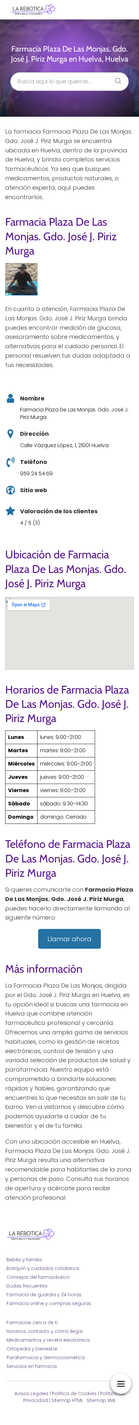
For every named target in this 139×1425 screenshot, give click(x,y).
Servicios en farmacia (31, 1366)
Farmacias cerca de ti (32, 1322)
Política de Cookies (74, 1393)
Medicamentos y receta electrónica (48, 1340)
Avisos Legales (31, 1393)
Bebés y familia (24, 1259)
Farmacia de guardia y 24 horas (43, 1294)
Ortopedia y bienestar (32, 1349)
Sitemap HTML (67, 1400)
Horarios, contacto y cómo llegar (44, 1331)
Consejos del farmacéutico (38, 1277)
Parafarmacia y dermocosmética (45, 1357)
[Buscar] (115, 79)
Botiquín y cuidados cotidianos (43, 1268)
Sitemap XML (101, 1400)
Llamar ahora (69, 939)
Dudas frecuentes (27, 1286)
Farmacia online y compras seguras (48, 1303)
